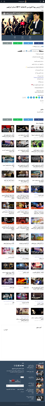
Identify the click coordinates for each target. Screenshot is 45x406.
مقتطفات (8, 178)
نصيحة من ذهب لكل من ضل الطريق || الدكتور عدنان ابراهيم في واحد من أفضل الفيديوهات (23, 197)
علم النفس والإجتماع (40, 302)
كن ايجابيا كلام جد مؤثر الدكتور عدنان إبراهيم (8, 212)
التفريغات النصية (35, 255)
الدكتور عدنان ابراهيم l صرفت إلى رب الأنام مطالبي (8, 273)
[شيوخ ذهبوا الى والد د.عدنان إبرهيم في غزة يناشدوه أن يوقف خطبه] (39, 391)
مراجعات (42, 5)
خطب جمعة (38, 270)
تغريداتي (22, 391)
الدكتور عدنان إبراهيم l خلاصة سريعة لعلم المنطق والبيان (37, 166)
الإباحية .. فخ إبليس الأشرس (38, 272)
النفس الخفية (40, 195)
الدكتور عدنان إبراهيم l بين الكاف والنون (23, 135)
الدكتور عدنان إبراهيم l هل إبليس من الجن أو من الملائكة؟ (8, 135)
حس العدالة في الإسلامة (24, 243)
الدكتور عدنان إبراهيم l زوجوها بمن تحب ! (37, 135)
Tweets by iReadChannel (38, 77)
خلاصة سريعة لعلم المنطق (9, 243)
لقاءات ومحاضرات (26, 317)
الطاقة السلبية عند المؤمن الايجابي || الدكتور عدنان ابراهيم (37, 227)
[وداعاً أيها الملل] (39, 379)
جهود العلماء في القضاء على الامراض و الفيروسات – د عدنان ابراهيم (22, 228)
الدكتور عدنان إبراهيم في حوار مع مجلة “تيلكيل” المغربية (37, 288)
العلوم (23, 270)
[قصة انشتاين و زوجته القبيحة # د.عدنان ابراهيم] (39, 398)
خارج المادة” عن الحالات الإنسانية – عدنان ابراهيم (38, 212)
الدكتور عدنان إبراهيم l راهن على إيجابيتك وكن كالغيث (23, 166)
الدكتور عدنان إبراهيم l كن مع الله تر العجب (8, 151)
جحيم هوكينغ (26, 287)
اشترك (22, 377)
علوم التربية (22, 316)
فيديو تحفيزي (12, 178)
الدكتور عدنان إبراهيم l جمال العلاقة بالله (37, 181)
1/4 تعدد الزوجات (25, 302)
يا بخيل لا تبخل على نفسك (9, 180)
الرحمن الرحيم (11, 257)
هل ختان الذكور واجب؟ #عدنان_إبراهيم (31, 384)
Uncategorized (40, 255)
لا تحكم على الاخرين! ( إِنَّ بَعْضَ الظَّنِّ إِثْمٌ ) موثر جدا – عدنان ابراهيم (8, 228)
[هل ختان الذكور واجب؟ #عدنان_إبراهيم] (39, 385)
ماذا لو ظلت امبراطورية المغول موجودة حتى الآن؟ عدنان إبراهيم (8, 197)
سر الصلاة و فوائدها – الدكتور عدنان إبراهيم (23, 212)
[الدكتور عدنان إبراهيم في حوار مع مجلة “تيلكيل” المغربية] (37, 281)
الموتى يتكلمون (26, 272)
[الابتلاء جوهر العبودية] (39, 373)
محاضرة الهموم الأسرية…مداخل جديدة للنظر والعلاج (22, 320)
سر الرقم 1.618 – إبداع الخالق (37, 243)
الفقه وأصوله (22, 301)
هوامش (42, 133)
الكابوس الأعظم (40, 304)
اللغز (13, 302)
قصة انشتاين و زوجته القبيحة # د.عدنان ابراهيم (30, 397)
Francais (41, 270)
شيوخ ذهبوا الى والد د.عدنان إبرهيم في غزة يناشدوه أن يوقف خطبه (30, 391)
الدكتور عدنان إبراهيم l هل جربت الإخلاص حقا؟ (24, 181)
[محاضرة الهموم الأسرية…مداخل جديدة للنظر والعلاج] (39, 367)
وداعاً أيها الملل (31, 377)
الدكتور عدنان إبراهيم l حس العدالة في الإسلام (23, 151)
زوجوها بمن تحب (25, 258)
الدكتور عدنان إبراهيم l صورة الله (8, 166)
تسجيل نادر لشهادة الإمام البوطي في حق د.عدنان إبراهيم (37, 151)
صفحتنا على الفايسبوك (10, 389)
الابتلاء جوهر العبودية (30, 371)
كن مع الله (41, 258)
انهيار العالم (12, 287)
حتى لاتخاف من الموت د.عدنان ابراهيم (37, 318)
